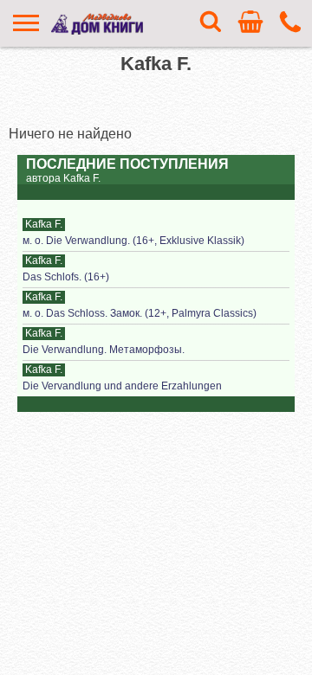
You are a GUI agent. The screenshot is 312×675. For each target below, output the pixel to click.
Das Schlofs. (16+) (66, 277)
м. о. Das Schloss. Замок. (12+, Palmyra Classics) (140, 313)
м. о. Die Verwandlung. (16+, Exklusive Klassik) (133, 241)
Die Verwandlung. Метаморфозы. (104, 350)
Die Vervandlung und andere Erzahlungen (122, 386)
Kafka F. (43, 224)
